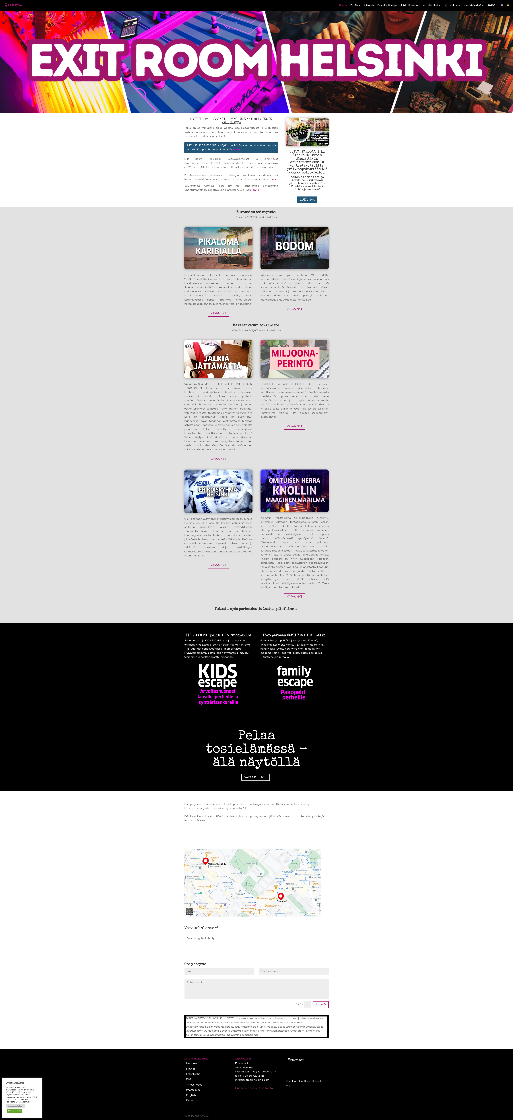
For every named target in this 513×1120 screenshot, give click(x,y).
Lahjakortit (429, 6)
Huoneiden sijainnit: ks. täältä (254, 1088)
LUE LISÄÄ (307, 199)
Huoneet (191, 1063)
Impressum (193, 1090)
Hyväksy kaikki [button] (14, 1111)
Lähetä (321, 1004)
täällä (273, 179)
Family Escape (387, 6)
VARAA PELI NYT (255, 777)
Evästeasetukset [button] (15, 1106)
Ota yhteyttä (472, 6)
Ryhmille (451, 6)
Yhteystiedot (194, 1084)
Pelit (354, 6)
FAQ (188, 1079)
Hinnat (369, 6)
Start (343, 6)
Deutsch (191, 1100)
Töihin (492, 6)
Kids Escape (409, 6)
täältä (236, 149)
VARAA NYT (218, 313)
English (191, 1095)
